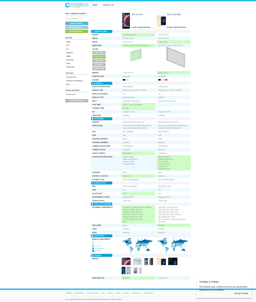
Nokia (68, 56)
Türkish (110, 293)
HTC (68, 45)
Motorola (69, 53)
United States (79, 293)
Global (69, 293)
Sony (68, 63)
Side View (99, 53)
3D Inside (99, 65)
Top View (99, 61)
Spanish (126, 293)
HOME (94, 5)
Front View (99, 69)
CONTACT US (108, 5)
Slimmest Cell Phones (74, 81)
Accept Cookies (241, 293)
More (68, 84)
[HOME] (76, 5)
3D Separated (99, 57)
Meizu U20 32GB (174, 14)
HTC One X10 (137, 14)
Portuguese (136, 293)
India (103, 293)
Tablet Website (148, 293)
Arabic (118, 293)
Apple (68, 42)
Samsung (69, 60)
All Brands (70, 67)
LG (67, 49)
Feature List (70, 94)
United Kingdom (92, 293)
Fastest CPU (71, 77)
